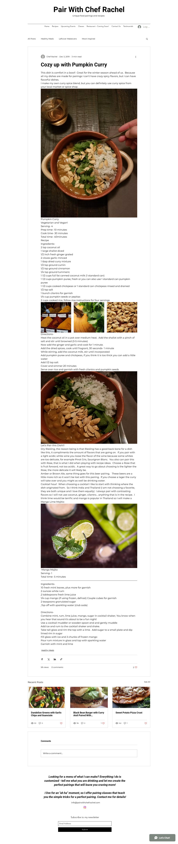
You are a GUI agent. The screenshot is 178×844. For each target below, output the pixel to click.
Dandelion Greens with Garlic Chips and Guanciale (46, 714)
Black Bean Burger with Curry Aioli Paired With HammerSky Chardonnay (88, 714)
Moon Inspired (88, 39)
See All (147, 682)
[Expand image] (56, 317)
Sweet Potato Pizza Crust (129, 712)
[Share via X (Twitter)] (48, 659)
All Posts (32, 39)
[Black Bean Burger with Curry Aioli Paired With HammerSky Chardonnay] (89, 697)
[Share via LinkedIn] (55, 659)
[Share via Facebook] (42, 659)
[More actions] (135, 56)
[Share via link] (61, 659)
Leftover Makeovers (68, 39)
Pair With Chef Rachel (89, 9)
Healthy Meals (47, 39)
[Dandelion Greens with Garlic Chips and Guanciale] (47, 697)
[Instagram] (84, 807)
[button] (147, 39)
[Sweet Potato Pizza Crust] (131, 697)
